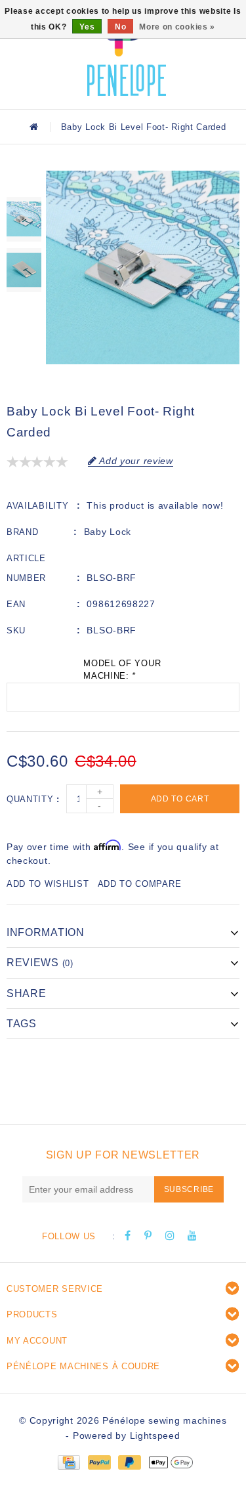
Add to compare (140, 884)
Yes (86, 27)
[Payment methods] (68, 1462)
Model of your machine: (122, 669)
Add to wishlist (48, 884)
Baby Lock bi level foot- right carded (143, 127)
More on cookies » (177, 27)
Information (46, 932)
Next (24, 309)
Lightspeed (155, 1435)
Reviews (40, 962)
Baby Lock (107, 531)
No (120, 27)
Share (27, 993)
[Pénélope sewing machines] (126, 52)
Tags (22, 1023)
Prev (24, 180)
